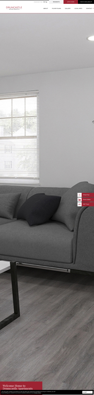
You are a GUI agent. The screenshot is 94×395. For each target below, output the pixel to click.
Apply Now (70, 2)
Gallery (68, 8)
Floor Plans (56, 8)
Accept (85, 392)
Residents (56, 2)
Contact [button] (89, 8)
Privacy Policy (37, 392)
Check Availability (86, 2)
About (45, 8)
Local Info (78, 8)
